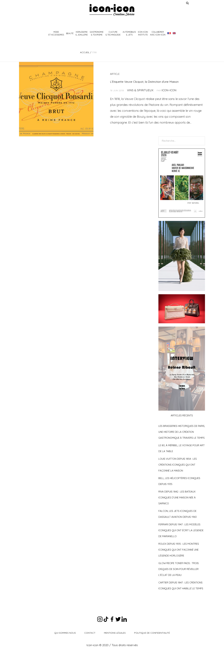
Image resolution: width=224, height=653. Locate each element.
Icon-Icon (169, 90)
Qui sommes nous (65, 632)
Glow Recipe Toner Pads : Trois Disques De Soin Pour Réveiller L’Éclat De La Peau (178, 569)
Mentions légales (115, 632)
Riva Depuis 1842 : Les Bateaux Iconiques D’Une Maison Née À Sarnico (177, 497)
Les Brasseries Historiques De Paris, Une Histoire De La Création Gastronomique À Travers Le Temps (181, 431)
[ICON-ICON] (112, 9)
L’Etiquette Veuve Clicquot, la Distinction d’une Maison (144, 81)
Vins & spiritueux (140, 90)
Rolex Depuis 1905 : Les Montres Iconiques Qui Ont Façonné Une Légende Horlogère (178, 549)
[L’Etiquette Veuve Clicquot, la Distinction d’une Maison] (56, 99)
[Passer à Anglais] (174, 33)
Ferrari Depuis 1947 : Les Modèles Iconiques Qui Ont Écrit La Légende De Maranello (181, 530)
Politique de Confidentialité (152, 632)
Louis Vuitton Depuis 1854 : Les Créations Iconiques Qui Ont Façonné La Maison (177, 464)
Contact (89, 632)
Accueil (84, 52)
